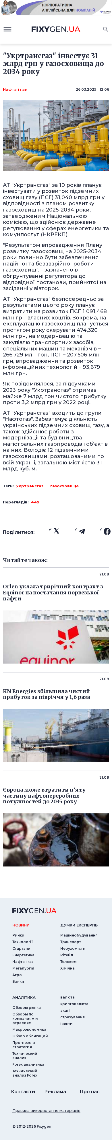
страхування (72, 1017)
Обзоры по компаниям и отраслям (25, 1018)
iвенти (66, 1023)
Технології (22, 942)
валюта (67, 997)
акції (65, 1010)
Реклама (55, 1091)
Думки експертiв (79, 925)
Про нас (90, 1091)
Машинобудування (79, 935)
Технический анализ (24, 1055)
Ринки (18, 935)
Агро (17, 975)
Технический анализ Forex (24, 1073)
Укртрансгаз (29, 486)
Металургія (23, 968)
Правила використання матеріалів (46, 1110)
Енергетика (23, 955)
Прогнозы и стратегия (23, 1044)
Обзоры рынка (26, 1007)
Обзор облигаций (30, 1036)
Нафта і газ (15, 89)
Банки (18, 981)
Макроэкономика (29, 1029)
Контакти (23, 1091)
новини (21, 925)
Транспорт (70, 942)
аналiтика (24, 997)
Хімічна (67, 968)
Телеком (68, 961)
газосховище (64, 486)
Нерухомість (72, 948)
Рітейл (66, 955)
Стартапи (21, 948)
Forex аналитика (28, 1064)
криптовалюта (74, 1004)
